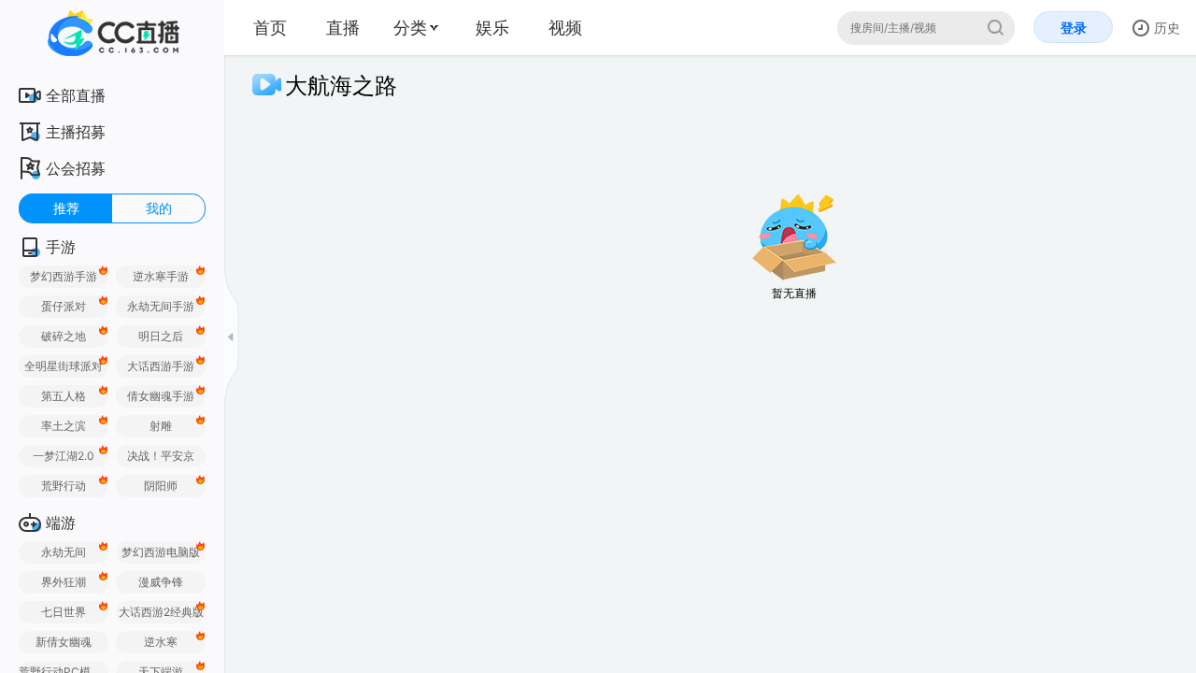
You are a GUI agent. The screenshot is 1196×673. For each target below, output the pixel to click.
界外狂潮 (63, 582)
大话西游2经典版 (161, 612)
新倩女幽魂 (64, 642)
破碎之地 (63, 336)
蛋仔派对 (63, 306)
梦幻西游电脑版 (160, 552)
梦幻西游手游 (63, 276)
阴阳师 (161, 486)
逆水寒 (161, 642)
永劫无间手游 (160, 306)
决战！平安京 (160, 456)
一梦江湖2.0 (63, 456)
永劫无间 (63, 552)
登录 (1074, 28)
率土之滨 (63, 426)
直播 (343, 27)
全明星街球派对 (63, 366)
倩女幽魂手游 (160, 396)
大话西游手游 (160, 366)
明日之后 (160, 336)
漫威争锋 (160, 582)
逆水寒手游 (161, 276)
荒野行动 (63, 486)
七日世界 (63, 612)
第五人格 (63, 396)
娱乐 (492, 27)
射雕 (161, 426)
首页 (270, 27)
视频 (565, 27)
